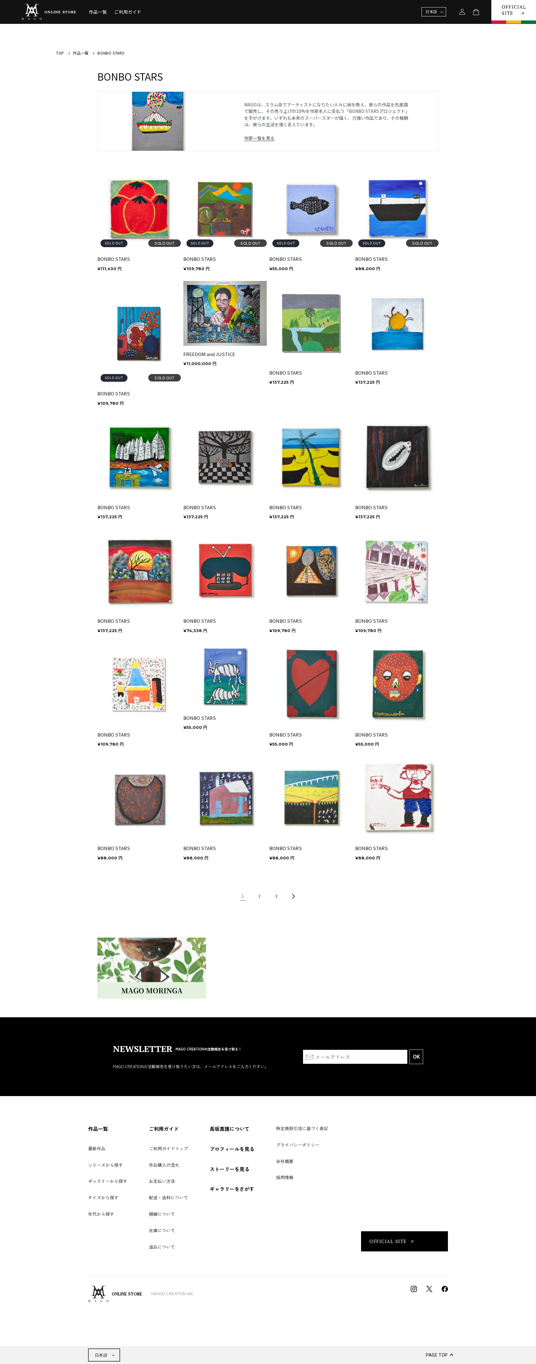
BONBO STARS (113, 259)
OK (416, 1057)
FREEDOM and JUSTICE (209, 354)
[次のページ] (293, 896)
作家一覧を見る (259, 138)
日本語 (101, 1355)
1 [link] (243, 896)
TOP (60, 53)
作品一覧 (80, 53)
